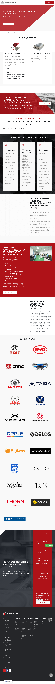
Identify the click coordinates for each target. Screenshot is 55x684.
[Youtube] (4, 670)
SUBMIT (42, 603)
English (9, 681)
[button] (41, 3)
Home (4, 32)
